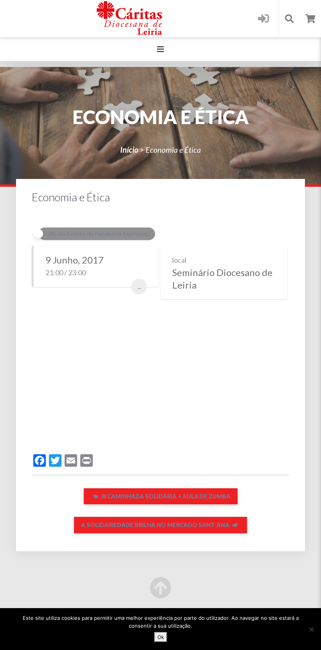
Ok (160, 637)
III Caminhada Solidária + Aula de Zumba (165, 496)
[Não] (311, 629)
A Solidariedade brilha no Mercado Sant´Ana (156, 525)
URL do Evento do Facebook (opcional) (97, 233)
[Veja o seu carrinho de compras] (310, 18)
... (139, 286)
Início (129, 149)
